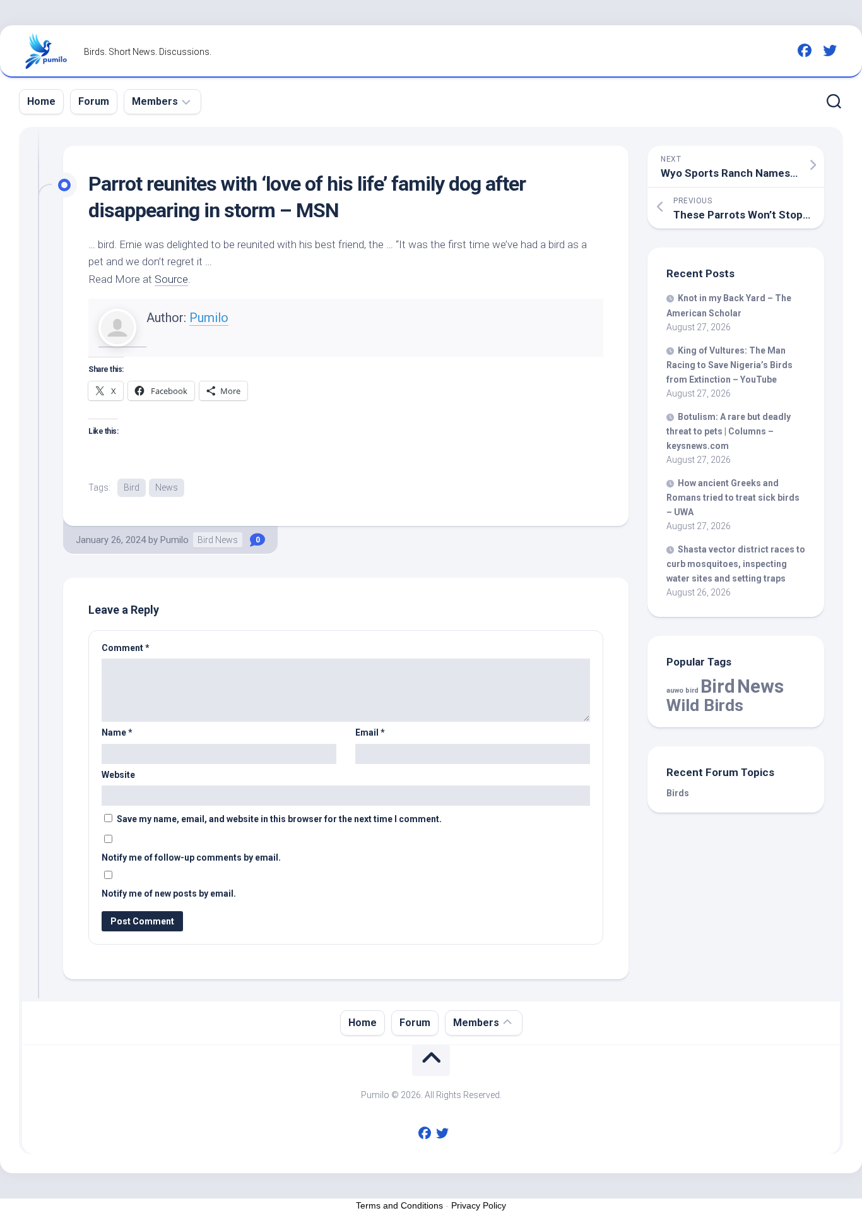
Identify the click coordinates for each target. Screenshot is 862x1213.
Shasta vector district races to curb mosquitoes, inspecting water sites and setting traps (735, 563)
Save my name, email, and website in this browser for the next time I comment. (279, 819)
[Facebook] (805, 50)
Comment (126, 648)
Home (41, 101)
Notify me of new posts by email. (169, 893)
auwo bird (682, 690)
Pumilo (208, 317)
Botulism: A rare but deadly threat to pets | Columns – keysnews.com (728, 431)
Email (370, 732)
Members (155, 101)
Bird (131, 487)
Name (117, 732)
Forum (93, 101)
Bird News (218, 540)
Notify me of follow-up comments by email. (191, 857)
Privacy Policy (478, 1205)
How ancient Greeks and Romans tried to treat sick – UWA (733, 497)
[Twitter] (830, 50)
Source (171, 279)
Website (118, 775)
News (166, 487)
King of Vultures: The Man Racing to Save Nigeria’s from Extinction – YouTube (729, 365)
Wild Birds (704, 705)
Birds (677, 793)
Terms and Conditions (399, 1205)
